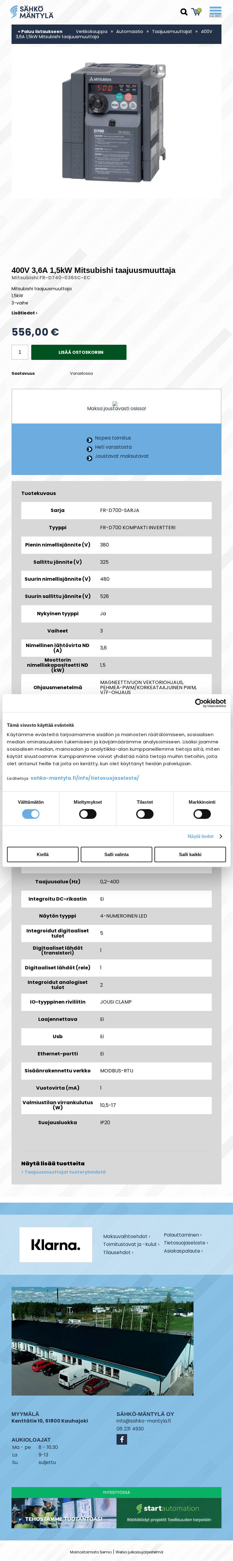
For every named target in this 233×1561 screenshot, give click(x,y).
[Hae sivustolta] (184, 12)
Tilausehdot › (118, 1252)
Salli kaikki (190, 854)
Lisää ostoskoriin (81, 352)
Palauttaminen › (182, 1235)
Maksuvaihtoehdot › (126, 1237)
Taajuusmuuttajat (172, 31)
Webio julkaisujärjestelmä (139, 1552)
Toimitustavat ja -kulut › (131, 1245)
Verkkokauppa (91, 31)
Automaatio (129, 31)
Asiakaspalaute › (183, 1251)
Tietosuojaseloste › (186, 1243)
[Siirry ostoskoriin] (196, 12)
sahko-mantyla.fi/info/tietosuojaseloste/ (85, 778)
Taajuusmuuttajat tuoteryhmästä (65, 1172)
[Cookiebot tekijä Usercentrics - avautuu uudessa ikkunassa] (199, 703)
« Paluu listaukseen (40, 31)
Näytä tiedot (201, 836)
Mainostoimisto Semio (91, 1552)
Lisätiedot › (24, 313)
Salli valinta (116, 854)
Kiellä (43, 854)
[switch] (87, 814)
